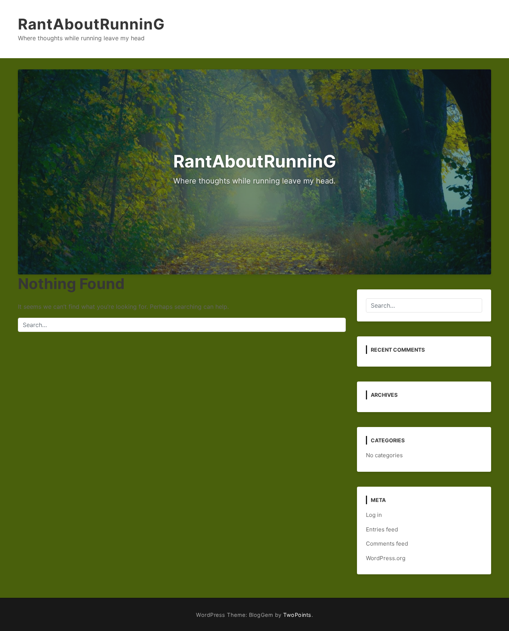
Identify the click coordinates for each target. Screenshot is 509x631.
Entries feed (382, 529)
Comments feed (387, 543)
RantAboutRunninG (91, 24)
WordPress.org (385, 558)
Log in (374, 514)
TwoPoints (297, 615)
